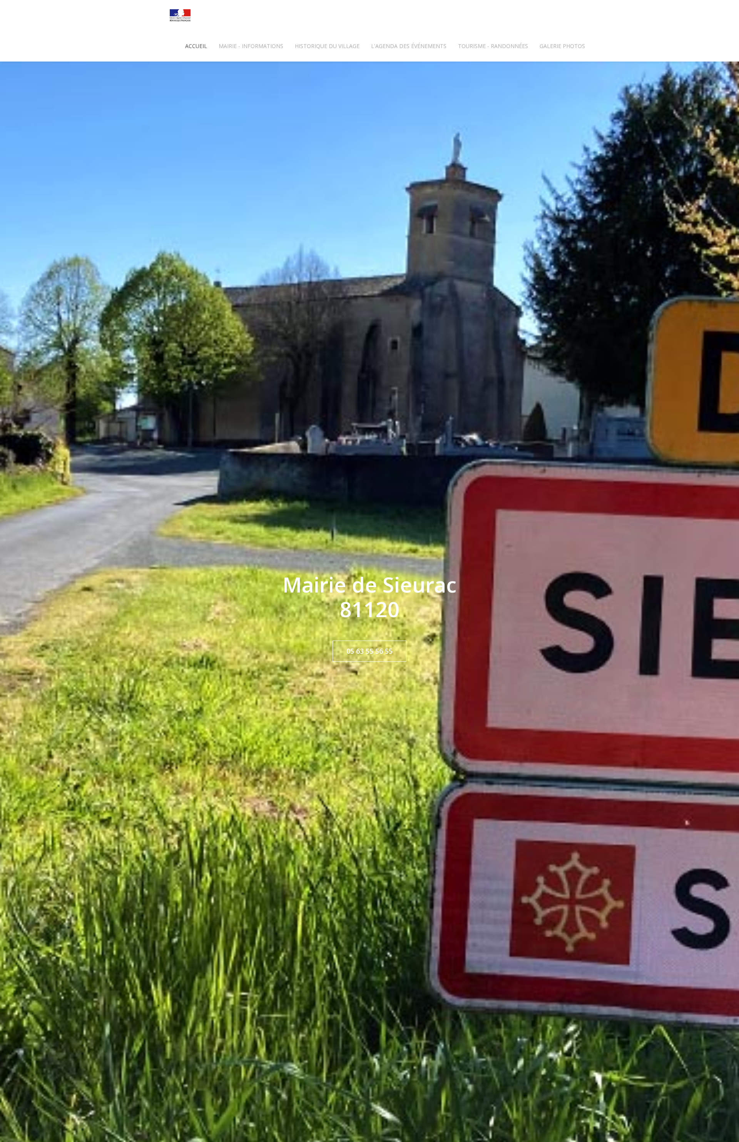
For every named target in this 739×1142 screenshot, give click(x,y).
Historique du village (327, 46)
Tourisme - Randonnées (493, 46)
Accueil (196, 46)
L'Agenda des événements (408, 46)
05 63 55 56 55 (369, 651)
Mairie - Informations (251, 46)
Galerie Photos (562, 46)
